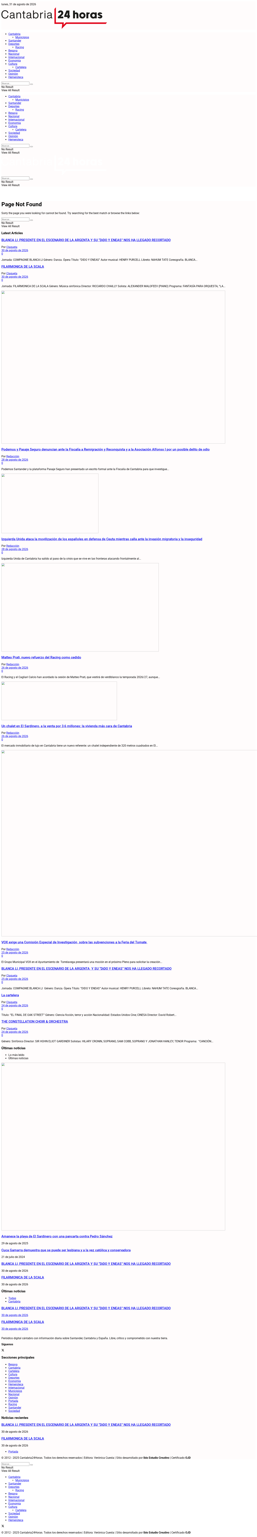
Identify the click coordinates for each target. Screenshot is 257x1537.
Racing (19, 47)
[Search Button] (31, 84)
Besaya (12, 50)
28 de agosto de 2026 (14, 459)
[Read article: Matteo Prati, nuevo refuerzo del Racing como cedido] (128, 607)
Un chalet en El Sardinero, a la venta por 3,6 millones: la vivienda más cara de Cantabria (66, 726)
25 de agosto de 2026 (14, 952)
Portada (13, 1401)
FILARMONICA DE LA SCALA (22, 267)
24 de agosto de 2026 (14, 1005)
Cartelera (20, 67)
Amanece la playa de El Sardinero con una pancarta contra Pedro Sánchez (57, 1236)
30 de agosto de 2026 (14, 250)
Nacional (13, 54)
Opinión (13, 73)
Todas (12, 1298)
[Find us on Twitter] (2, 1350)
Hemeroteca (15, 77)
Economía (14, 60)
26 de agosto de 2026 (14, 667)
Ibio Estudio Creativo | (157, 1457)
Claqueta (11, 247)
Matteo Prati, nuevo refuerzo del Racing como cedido (41, 657)
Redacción (12, 456)
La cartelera (10, 995)
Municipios (22, 37)
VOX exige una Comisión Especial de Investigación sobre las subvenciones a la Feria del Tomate (74, 942)
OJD (188, 1457)
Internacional (16, 57)
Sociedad (14, 70)
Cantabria (14, 34)
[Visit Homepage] (54, 28)
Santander (14, 40)
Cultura (12, 64)
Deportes (13, 44)
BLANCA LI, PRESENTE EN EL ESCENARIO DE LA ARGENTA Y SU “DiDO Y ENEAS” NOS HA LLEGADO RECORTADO (86, 240)
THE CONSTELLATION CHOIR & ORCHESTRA (34, 1022)
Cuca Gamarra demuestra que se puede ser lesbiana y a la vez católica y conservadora (66, 1250)
